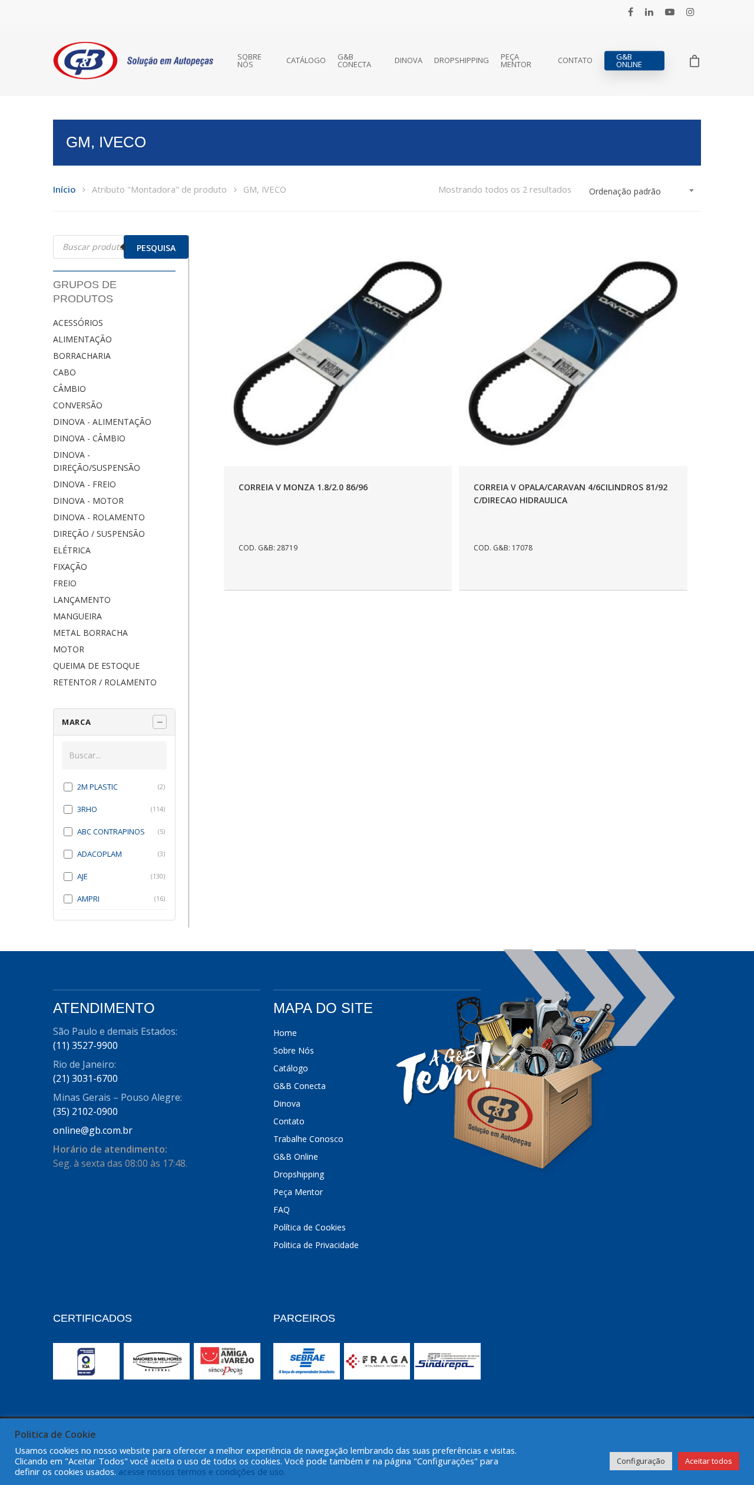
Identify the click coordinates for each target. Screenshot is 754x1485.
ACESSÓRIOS (78, 322)
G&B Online (629, 60)
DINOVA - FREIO (84, 484)
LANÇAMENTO (82, 599)
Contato (575, 60)
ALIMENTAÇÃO (82, 339)
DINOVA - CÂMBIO (89, 438)
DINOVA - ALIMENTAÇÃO (102, 421)
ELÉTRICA (72, 550)
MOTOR (68, 649)
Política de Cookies (309, 1227)
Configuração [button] (641, 1461)
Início (64, 189)
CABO (64, 372)
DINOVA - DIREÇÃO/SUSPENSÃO (96, 461)
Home (285, 1032)
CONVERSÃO (77, 405)
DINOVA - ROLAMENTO (99, 517)
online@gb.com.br (93, 1130)
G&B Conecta (354, 60)
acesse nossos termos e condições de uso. (202, 1471)
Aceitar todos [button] (708, 1461)
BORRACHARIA (82, 355)
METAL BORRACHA (90, 632)
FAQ (281, 1209)
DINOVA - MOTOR (88, 500)
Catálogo (306, 60)
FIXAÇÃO (70, 566)
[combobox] (642, 191)
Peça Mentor (516, 60)
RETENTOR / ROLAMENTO (105, 682)
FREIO (65, 583)
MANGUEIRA (77, 616)
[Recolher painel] (160, 722)
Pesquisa (156, 247)
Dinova (408, 60)
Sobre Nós (249, 60)
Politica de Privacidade (316, 1244)
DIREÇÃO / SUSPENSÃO (99, 533)
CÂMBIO (69, 388)
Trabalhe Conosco (308, 1138)
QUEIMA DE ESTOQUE (96, 665)
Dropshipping (461, 60)
